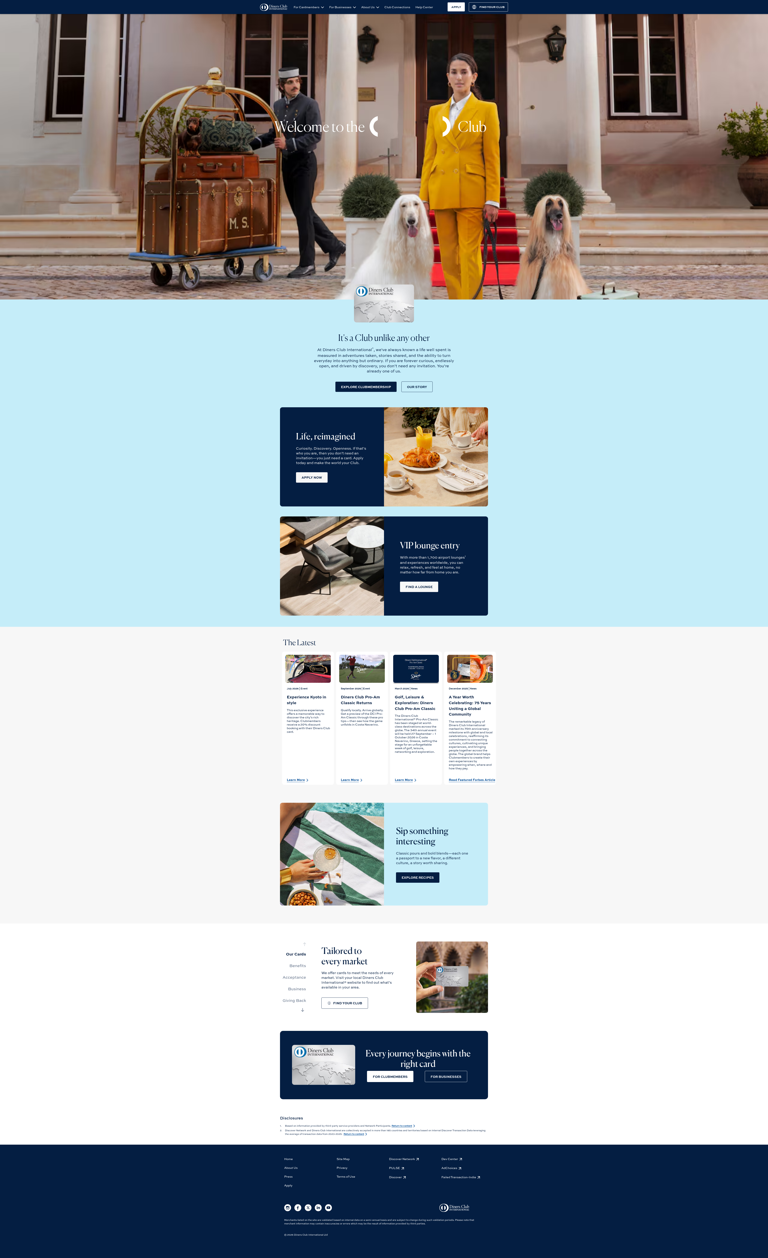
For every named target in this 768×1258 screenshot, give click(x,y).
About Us (368, 7)
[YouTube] (328, 1210)
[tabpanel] (308, 718)
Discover (395, 1177)
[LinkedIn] (318, 1210)
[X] (308, 1210)
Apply (288, 1185)
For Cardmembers (307, 7)
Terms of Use (346, 1176)
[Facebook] (297, 1210)
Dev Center (449, 1159)
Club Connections (397, 7)
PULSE (394, 1168)
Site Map (343, 1159)
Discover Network (402, 1159)
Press (288, 1176)
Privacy (342, 1167)
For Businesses (340, 7)
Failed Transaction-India (458, 1177)
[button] (366, 387)
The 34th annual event (420, 730)
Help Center (424, 7)
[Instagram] (287, 1210)
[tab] (294, 953)
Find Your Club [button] (347, 1003)
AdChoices (449, 1168)
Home (288, 1159)
